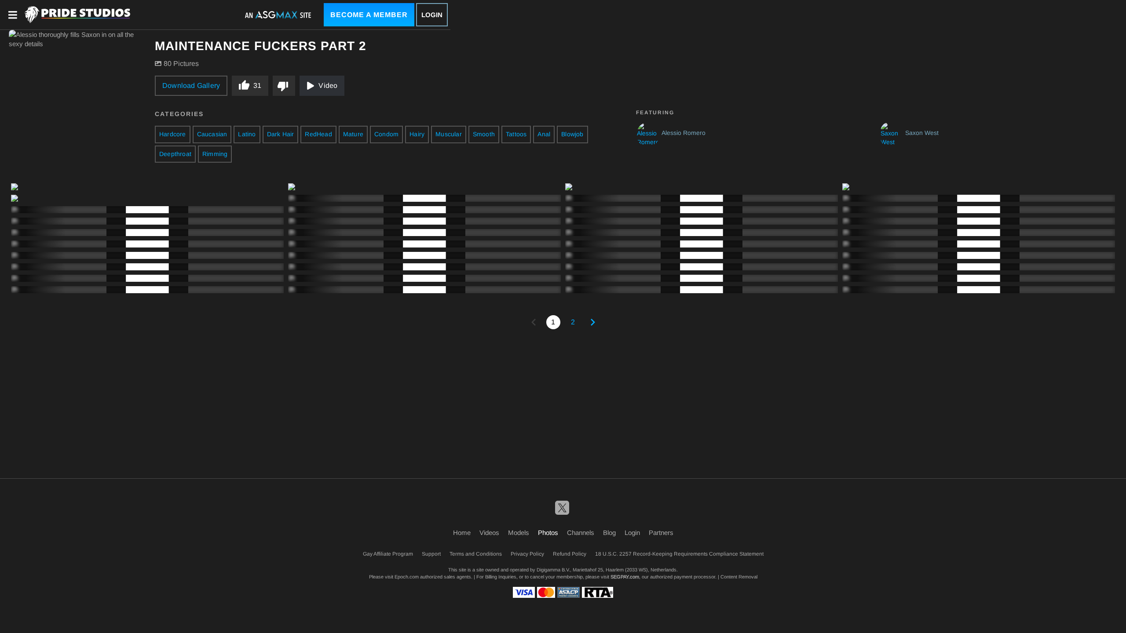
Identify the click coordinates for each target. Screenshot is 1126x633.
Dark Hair (280, 134)
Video (327, 85)
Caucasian (212, 134)
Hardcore (172, 134)
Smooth (484, 134)
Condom (386, 134)
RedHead (318, 134)
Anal (543, 134)
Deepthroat (175, 153)
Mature (353, 134)
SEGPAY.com (625, 576)
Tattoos (516, 134)
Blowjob (572, 134)
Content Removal (738, 576)
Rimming (214, 153)
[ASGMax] (77, 14)
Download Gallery (191, 85)
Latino (247, 134)
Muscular (448, 134)
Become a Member (369, 14)
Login (431, 14)
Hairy (416, 134)
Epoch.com (407, 576)
